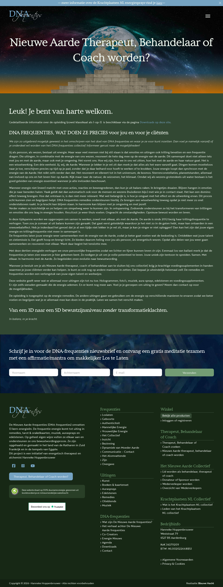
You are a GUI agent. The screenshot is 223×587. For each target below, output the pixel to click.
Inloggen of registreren (177, 420)
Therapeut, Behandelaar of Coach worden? (41, 476)
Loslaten (107, 414)
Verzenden (189, 372)
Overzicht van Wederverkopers (181, 488)
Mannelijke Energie (114, 427)
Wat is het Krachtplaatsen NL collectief (187, 504)
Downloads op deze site (155, 122)
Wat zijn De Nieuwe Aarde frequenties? (127, 522)
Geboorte (108, 419)
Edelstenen (109, 493)
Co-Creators (110, 534)
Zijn (104, 459)
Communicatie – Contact (118, 451)
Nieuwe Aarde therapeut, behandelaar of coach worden (186, 452)
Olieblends (109, 501)
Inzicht (106, 439)
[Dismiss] (220, 3)
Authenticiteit (111, 423)
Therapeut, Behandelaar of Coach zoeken (179, 444)
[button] (208, 16)
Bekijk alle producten (176, 415)
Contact (107, 550)
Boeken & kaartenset (115, 484)
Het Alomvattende (114, 455)
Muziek (106, 505)
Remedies (108, 497)
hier (159, 3)
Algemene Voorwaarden (177, 559)
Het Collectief (111, 435)
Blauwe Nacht (206, 583)
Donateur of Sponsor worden (180, 479)
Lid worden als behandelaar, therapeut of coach (187, 473)
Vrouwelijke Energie (115, 431)
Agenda (107, 542)
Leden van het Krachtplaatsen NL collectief (181, 510)
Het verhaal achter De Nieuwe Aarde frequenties (121, 528)
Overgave (108, 464)
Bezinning (108, 443)
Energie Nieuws (112, 538)
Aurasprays (109, 488)
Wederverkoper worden (177, 483)
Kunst (106, 480)
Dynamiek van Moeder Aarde (120, 447)
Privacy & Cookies (173, 563)
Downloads (109, 546)
